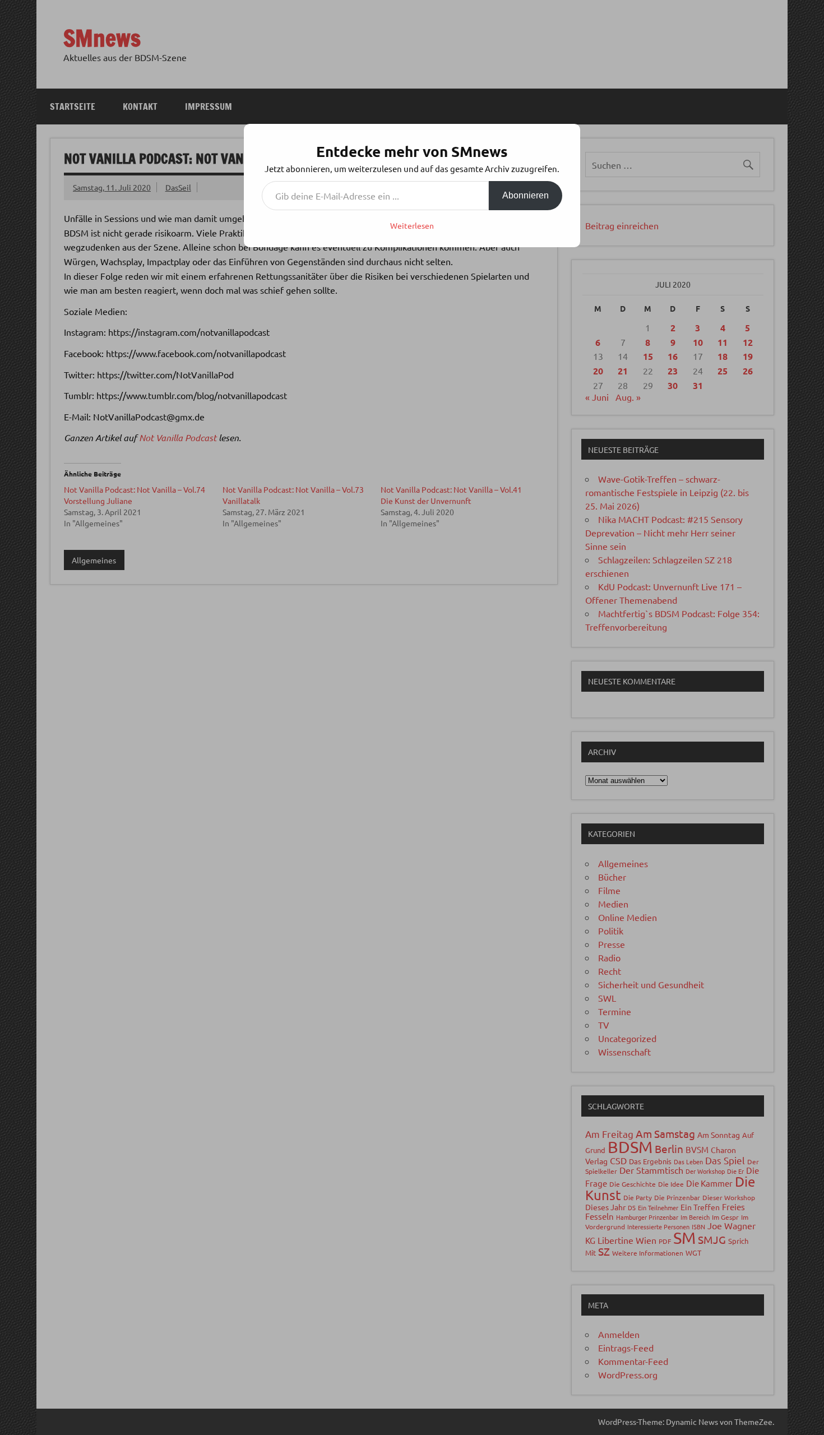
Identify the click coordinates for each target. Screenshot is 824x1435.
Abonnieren (525, 195)
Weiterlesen (412, 225)
